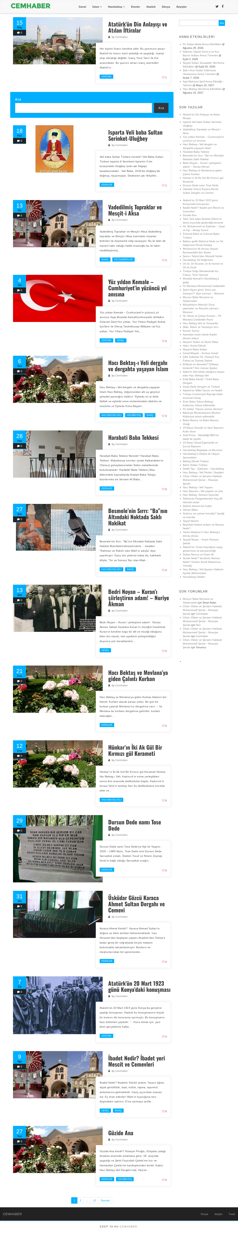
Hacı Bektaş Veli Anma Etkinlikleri (202, 88)
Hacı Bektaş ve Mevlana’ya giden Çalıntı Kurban (138, 675)
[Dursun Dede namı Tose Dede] (58, 848)
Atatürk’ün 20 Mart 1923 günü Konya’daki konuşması (139, 986)
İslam (96, 6)
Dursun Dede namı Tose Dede (134, 825)
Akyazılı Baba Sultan (195, 349)
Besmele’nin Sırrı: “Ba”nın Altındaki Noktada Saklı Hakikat (137, 516)
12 (94, 1200)
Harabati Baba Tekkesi (133, 437)
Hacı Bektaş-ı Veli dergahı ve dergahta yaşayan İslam (138, 365)
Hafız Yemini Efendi (194, 345)
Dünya (166, 6)
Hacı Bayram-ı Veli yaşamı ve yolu (203, 491)
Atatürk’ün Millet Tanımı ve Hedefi (202, 390)
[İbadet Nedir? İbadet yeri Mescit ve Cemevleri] (58, 1074)
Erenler (135, 6)
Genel (82, 6)
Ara (18, 99)
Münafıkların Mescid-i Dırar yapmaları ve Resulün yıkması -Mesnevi (201, 308)
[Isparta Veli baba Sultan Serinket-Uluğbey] (58, 148)
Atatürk (151, 6)
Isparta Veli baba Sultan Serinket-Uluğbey (135, 135)
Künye (204, 1214)
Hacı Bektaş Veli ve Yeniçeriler (200, 323)
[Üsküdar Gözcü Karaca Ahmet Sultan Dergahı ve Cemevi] (58, 914)
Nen (198, 624)
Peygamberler (123, 259)
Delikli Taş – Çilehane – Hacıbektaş (203, 468)
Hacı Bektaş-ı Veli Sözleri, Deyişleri (203, 472)
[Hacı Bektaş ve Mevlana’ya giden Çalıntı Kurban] (58, 689)
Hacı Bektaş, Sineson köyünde (201, 494)
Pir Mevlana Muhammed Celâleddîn (204, 285)
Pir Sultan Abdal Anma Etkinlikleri (202, 44)
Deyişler (181, 6)
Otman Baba (190, 509)
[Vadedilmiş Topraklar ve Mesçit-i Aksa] (58, 223)
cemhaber (128, 1226)
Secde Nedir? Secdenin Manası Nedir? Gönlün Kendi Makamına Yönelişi (202, 562)
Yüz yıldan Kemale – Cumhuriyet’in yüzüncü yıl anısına (137, 287)
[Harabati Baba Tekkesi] (58, 454)
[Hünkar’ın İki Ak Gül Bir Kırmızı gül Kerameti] (58, 763)
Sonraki (105, 1200)
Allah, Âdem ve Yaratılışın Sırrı (201, 327)
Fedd (232, 1214)
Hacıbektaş (115, 6)
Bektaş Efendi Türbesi (196, 461)
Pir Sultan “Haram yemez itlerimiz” (203, 409)
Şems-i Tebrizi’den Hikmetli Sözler (203, 256)
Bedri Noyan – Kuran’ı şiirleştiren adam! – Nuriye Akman (138, 597)
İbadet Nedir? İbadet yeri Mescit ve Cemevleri (136, 1061)
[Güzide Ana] (58, 1149)
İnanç (105, 259)
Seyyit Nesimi (191, 520)
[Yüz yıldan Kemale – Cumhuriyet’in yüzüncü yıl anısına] (58, 298)
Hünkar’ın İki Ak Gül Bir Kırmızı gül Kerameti (135, 750)
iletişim (219, 1214)
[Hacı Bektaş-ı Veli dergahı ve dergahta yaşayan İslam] (58, 379)
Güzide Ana (120, 1132)
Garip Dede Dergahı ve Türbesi (201, 386)
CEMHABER (12, 1214)
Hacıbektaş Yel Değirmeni (198, 259)
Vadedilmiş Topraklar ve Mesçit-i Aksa (135, 210)
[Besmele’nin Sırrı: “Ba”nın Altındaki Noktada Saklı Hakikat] (58, 527)
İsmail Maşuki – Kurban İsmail (200, 353)
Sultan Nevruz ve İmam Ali (198, 554)
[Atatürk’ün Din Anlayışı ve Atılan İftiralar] (58, 40)
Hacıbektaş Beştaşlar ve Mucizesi (202, 450)
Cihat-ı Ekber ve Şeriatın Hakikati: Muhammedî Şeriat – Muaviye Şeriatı (202, 480)
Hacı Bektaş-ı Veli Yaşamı (198, 487)
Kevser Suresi (191, 330)
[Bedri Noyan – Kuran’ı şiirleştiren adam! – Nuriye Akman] (58, 608)
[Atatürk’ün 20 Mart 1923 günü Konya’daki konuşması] (58, 1005)
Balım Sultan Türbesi (195, 464)
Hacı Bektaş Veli (111, 415)
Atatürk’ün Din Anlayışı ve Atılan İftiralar (137, 27)
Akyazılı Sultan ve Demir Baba (200, 341)
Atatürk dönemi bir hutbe (197, 505)
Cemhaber (121, 36)
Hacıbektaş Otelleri (194, 576)
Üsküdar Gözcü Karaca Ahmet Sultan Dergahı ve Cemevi (138, 903)
